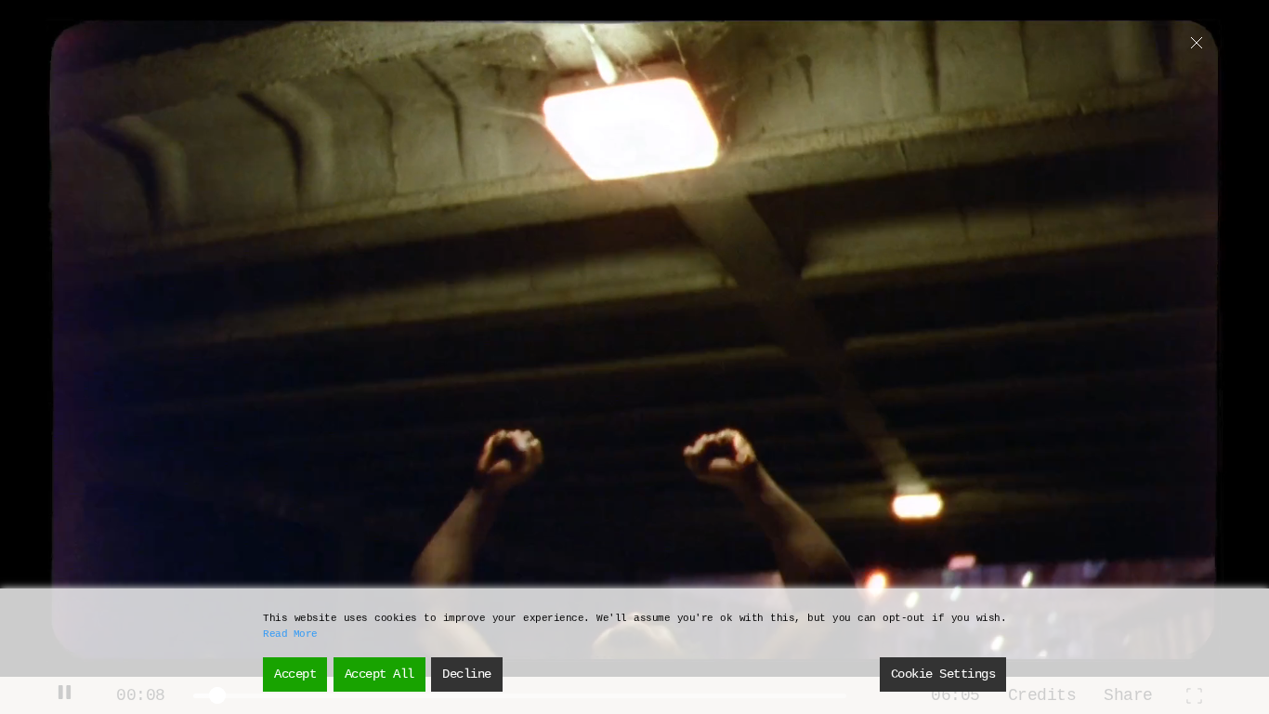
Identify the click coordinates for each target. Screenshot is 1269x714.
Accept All (379, 674)
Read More (290, 634)
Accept (295, 674)
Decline (466, 674)
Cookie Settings (943, 674)
